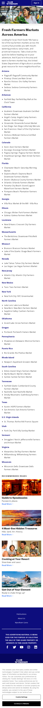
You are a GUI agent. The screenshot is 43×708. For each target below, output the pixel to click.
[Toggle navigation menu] (3, 3)
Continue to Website (21, 704)
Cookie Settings (21, 697)
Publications (21, 614)
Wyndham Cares (21, 622)
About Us (21, 618)
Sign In (36, 3)
